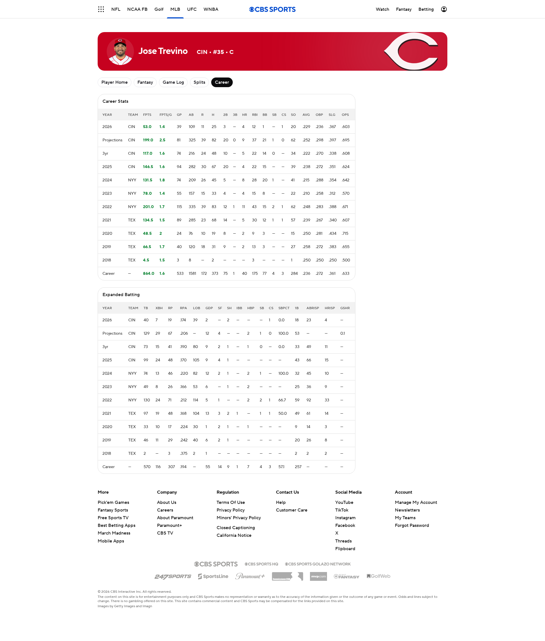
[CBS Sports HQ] (261, 563)
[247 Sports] (172, 575)
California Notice (234, 535)
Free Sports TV (113, 518)
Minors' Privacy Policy (239, 518)
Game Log (173, 82)
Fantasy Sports (113, 510)
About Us (166, 502)
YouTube (344, 502)
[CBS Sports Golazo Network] (318, 563)
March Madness (114, 533)
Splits (199, 82)
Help (281, 502)
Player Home (114, 82)
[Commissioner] (287, 574)
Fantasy (145, 82)
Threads (343, 541)
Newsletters (407, 510)
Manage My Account (416, 502)
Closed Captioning (236, 528)
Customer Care (291, 510)
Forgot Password (412, 525)
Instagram (345, 518)
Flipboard (345, 549)
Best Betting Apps (116, 525)
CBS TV (165, 533)
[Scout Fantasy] (347, 576)
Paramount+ (169, 525)
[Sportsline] (213, 575)
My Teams (405, 518)
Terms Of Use (231, 502)
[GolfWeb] (379, 576)
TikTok (341, 510)
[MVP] (318, 574)
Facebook (345, 525)
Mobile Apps (111, 541)
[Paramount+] (250, 575)
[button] (101, 9)
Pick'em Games (113, 502)
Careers (165, 510)
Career (222, 82)
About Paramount (175, 518)
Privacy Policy (231, 510)
